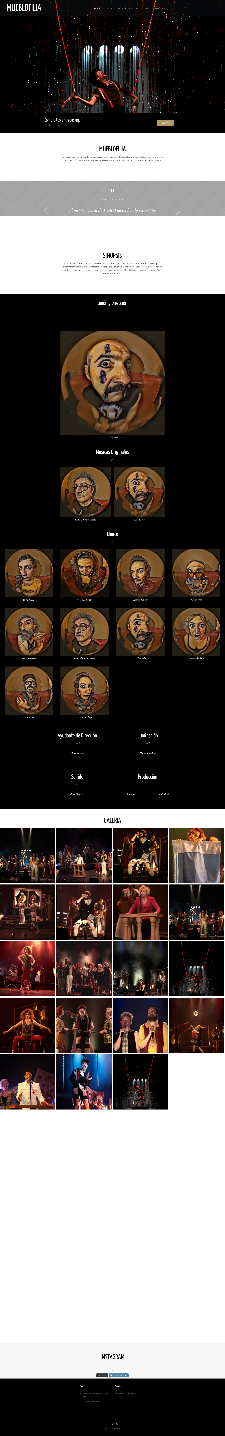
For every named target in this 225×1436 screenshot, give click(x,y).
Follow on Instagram (120, 1375)
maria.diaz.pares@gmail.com (129, 1393)
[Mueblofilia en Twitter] (112, 1424)
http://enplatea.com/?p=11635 (112, 225)
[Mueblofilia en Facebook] (108, 1424)
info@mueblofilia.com (91, 1401)
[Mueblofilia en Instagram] (117, 1424)
